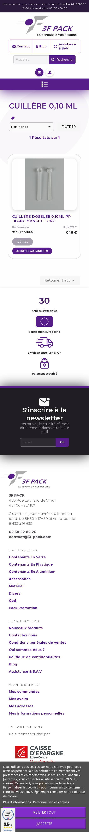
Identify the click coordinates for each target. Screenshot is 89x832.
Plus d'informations (17, 802)
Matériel (16, 586)
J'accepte (44, 823)
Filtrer (69, 127)
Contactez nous (23, 635)
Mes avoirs (18, 699)
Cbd (12, 601)
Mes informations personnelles (36, 713)
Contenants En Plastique (31, 564)
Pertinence (31, 126)
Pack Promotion (23, 608)
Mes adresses (21, 706)
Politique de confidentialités (34, 657)
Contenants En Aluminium (32, 572)
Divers (14, 593)
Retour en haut (60, 280)
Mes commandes (24, 692)
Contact (23, 46)
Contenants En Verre (27, 557)
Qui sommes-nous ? (26, 650)
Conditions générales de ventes (37, 643)
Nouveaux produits (26, 628)
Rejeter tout (44, 812)
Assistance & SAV (67, 46)
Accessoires (19, 579)
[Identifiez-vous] (50, 72)
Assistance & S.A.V (25, 672)
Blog (43, 46)
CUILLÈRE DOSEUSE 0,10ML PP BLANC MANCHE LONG (41, 218)
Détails (22, 241)
